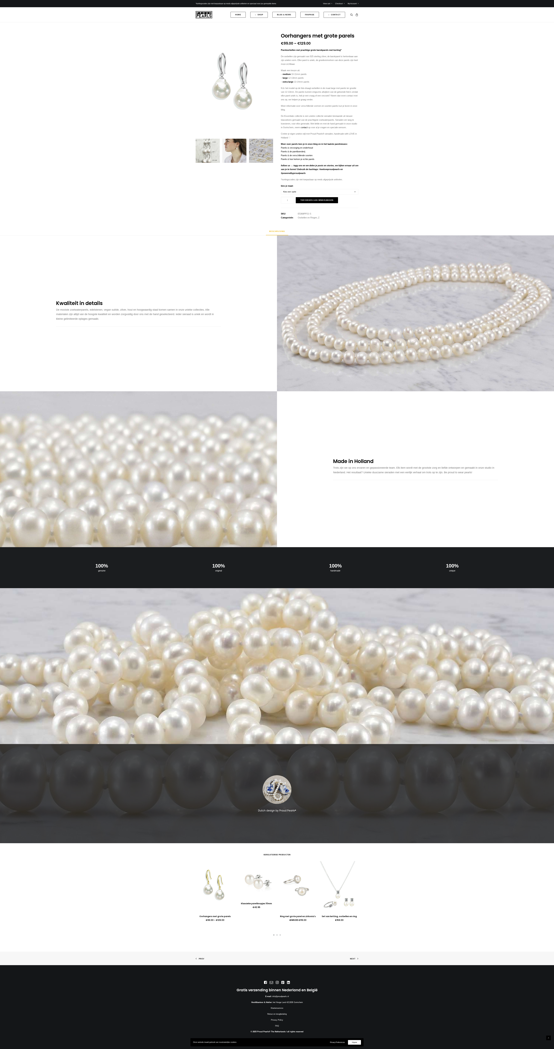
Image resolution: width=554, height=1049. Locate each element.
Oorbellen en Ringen (307, 217)
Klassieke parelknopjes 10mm (256, 903)
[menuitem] (328, 3)
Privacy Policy (277, 1020)
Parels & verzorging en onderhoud (297, 147)
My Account (352, 4)
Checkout (339, 4)
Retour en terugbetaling (277, 1014)
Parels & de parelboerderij (293, 151)
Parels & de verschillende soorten (296, 155)
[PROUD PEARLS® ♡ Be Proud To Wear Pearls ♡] (204, 14)
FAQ (277, 1026)
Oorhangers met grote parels (215, 916)
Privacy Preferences (337, 1042)
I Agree (354, 1042)
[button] (352, 14)
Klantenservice (277, 1008)
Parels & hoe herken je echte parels (297, 159)
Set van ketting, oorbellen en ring (339, 916)
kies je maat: (287, 186)
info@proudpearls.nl (280, 996)
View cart (326, 4)
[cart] (356, 14)
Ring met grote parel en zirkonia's (298, 916)
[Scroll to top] (548, 1037)
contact (304, 127)
